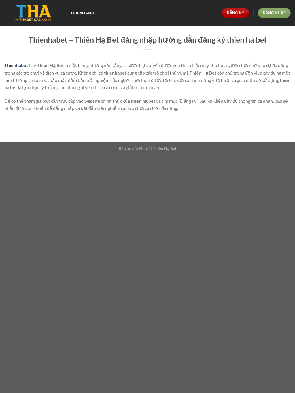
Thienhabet (83, 13)
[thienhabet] (33, 13)
